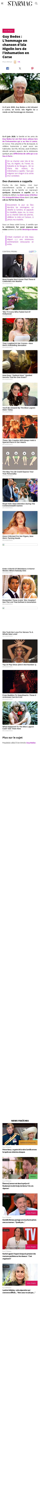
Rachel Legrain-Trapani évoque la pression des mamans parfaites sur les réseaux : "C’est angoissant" (19, 1256)
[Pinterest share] (32, 68)
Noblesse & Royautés (28, 1143)
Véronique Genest (30, 229)
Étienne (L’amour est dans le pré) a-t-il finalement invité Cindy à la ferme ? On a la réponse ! (17, 1186)
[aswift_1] (20, 22)
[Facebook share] (7, 68)
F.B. (19, 62)
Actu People (31, 1213)
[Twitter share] (20, 68)
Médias (33, 1176)
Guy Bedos (31, 743)
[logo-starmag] (20, 3)
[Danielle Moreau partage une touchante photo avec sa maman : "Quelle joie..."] (20, 1204)
